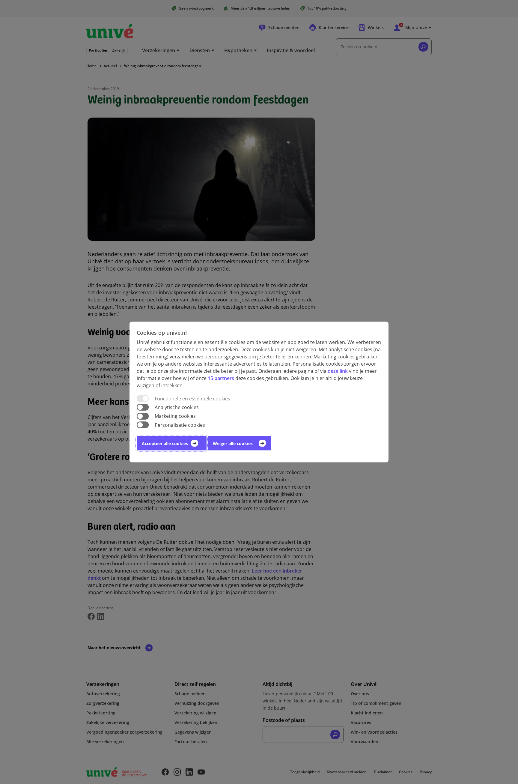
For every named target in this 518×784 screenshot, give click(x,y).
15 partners (221, 378)
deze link (338, 371)
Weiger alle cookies (233, 443)
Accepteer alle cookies (165, 443)
